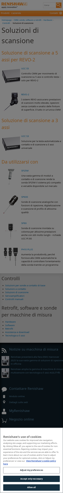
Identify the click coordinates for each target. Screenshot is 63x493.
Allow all (31, 487)
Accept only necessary (31, 478)
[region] (31, 460)
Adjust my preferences (31, 470)
